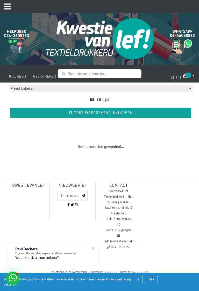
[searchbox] (99, 73)
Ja (137, 279)
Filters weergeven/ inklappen (101, 112)
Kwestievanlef (139, 272)
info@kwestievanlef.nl (119, 241)
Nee (151, 279)
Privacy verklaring (118, 279)
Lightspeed (110, 272)
